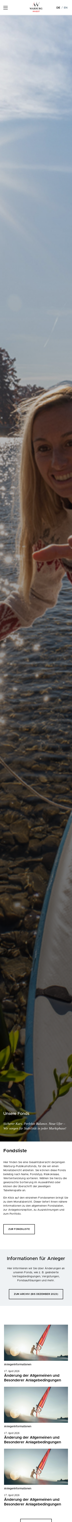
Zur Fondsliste (19, 1229)
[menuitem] (58, 8)
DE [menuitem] (58, 7)
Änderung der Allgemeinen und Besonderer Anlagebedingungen (32, 1378)
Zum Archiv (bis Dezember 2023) (36, 1294)
